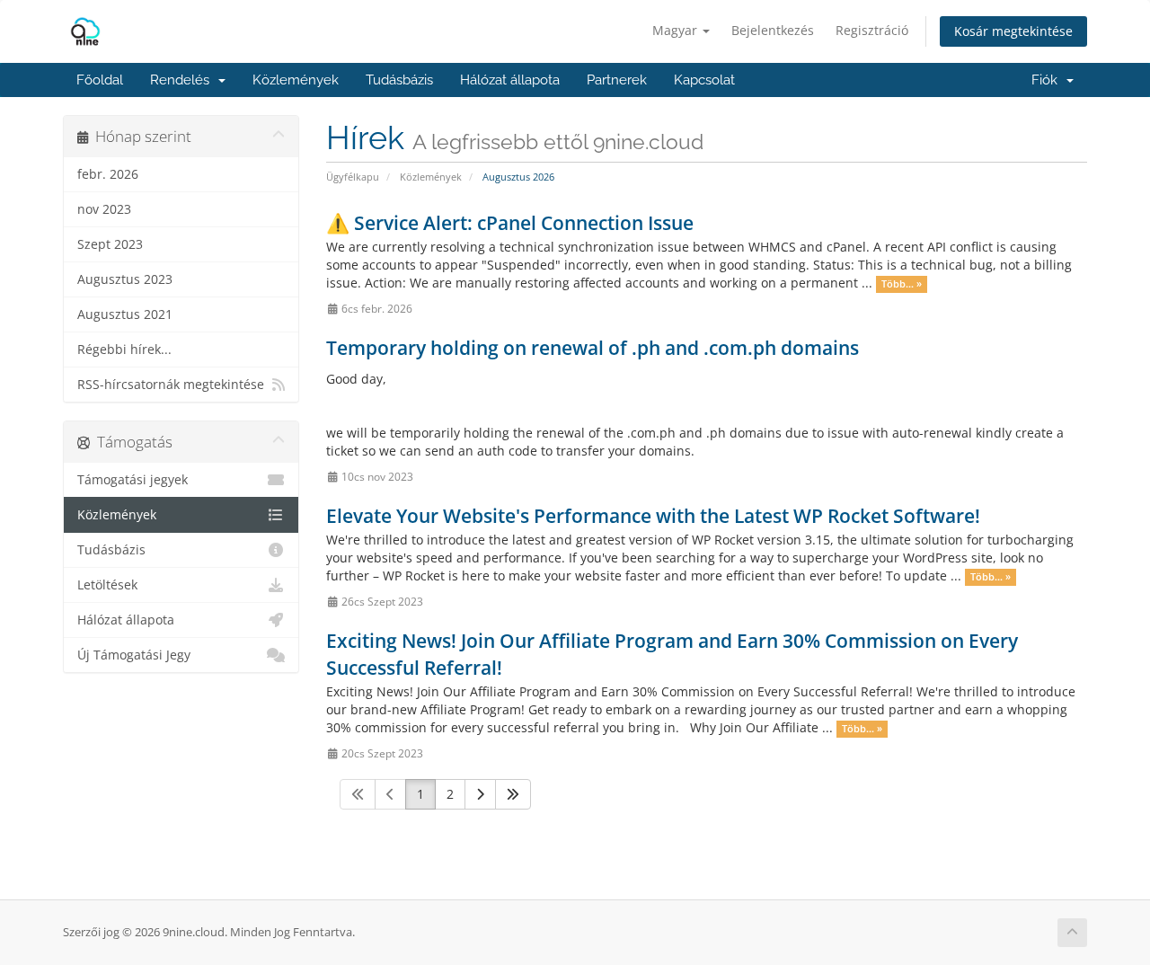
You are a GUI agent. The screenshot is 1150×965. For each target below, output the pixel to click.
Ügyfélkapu (352, 176)
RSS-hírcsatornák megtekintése (170, 384)
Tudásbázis (399, 80)
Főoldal (99, 80)
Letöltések (107, 585)
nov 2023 (104, 209)
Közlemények (295, 80)
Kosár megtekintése (1013, 31)
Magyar (676, 30)
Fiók (1048, 80)
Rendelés (183, 80)
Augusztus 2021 (124, 314)
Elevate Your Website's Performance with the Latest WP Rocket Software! (653, 515)
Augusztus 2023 (124, 279)
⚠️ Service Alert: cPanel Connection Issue (510, 222)
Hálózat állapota (510, 80)
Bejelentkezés (772, 30)
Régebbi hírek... (124, 349)
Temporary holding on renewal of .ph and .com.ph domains (592, 347)
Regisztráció (872, 30)
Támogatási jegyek (132, 480)
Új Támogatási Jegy (133, 655)
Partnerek (617, 80)
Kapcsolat (704, 80)
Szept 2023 (110, 244)
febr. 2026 (107, 174)
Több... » (901, 284)
